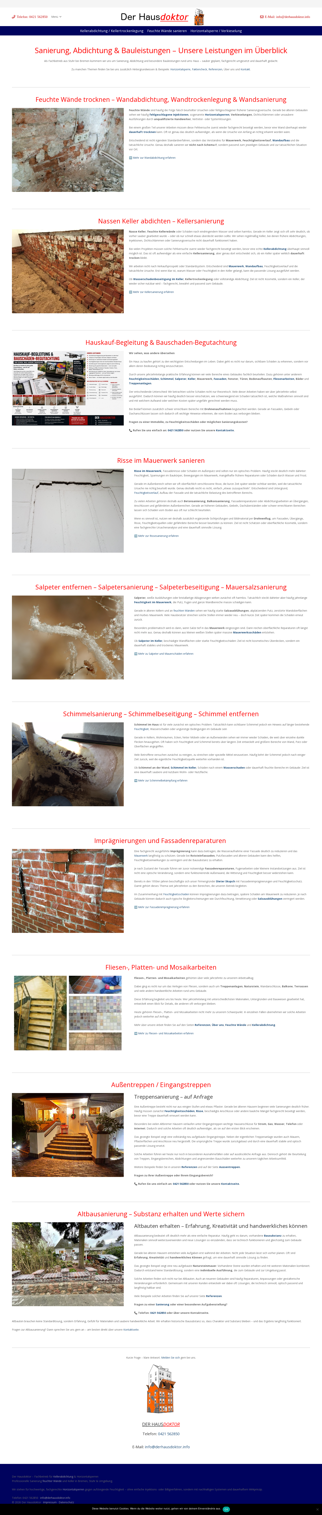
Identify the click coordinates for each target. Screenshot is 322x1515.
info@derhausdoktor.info (167, 1446)
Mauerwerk (141, 855)
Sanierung (162, 1304)
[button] (56, 16)
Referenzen (215, 69)
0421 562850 (175, 430)
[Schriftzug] (155, 17)
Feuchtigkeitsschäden (176, 894)
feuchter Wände (52, 1481)
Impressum (50, 1502)
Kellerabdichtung (63, 1476)
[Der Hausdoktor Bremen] (199, 16)
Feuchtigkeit (141, 729)
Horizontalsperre (180, 69)
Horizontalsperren (73, 1489)
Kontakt (245, 69)
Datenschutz (66, 1502)
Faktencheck (199, 69)
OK (226, 1509)
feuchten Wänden (184, 610)
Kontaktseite (225, 430)
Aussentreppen (229, 1167)
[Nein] (317, 1509)
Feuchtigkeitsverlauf (146, 492)
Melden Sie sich (170, 1357)
